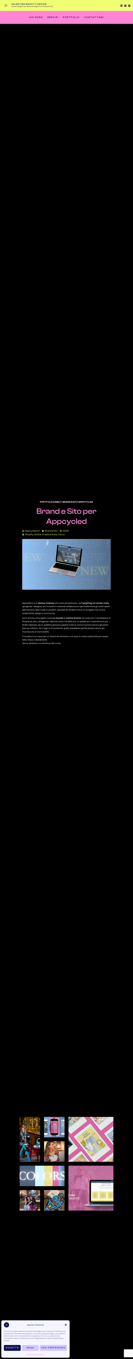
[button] (65, 1325)
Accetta (12, 1348)
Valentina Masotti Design (29, 4)
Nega (30, 1348)
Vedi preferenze (53, 1348)
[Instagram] (129, 6)
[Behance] (125, 6)
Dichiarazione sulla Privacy (35, 1354)
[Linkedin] (121, 6)
